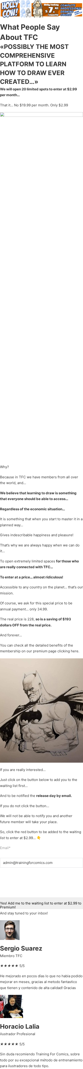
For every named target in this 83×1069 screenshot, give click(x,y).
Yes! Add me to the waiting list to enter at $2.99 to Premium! (40, 905)
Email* (5, 848)
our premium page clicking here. (53, 651)
